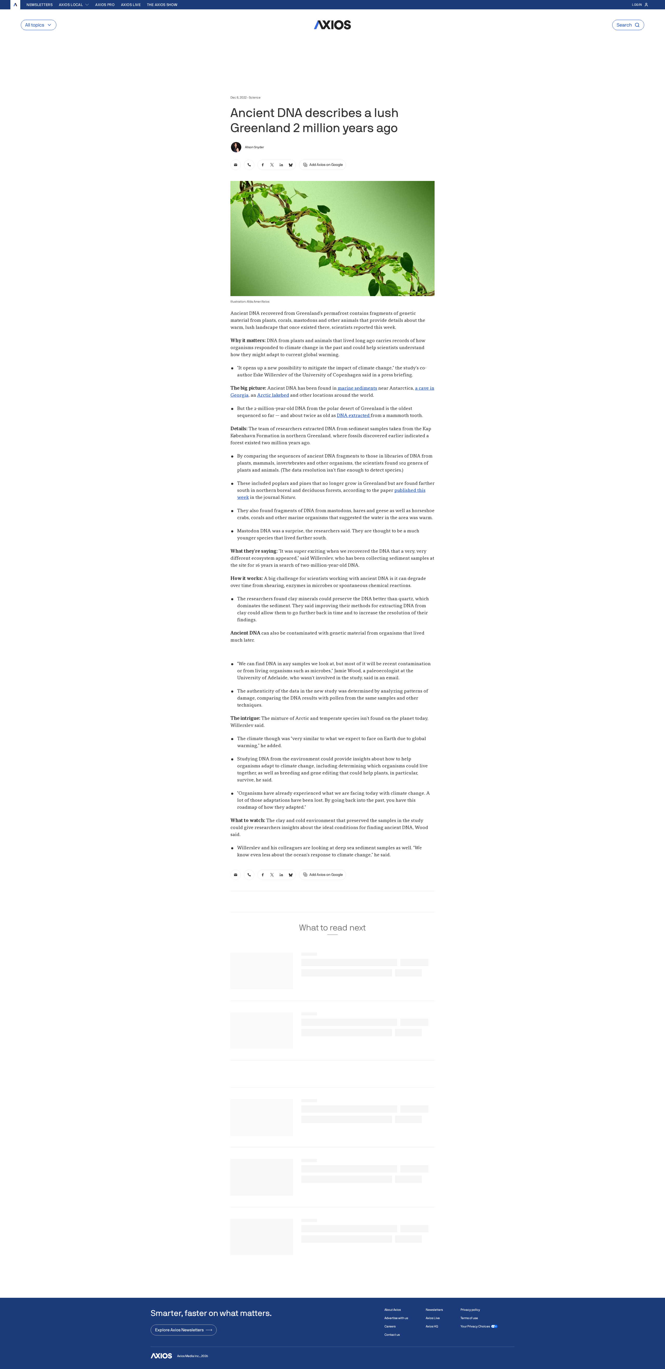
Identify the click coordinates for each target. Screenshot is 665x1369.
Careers (390, 1326)
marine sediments (357, 388)
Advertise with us (396, 1318)
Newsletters (39, 5)
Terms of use (469, 1318)
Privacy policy (470, 1309)
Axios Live (131, 5)
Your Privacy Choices (475, 1326)
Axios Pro (105, 5)
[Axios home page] (15, 4)
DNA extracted (354, 415)
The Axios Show (162, 5)
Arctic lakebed (273, 395)
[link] (235, 165)
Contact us (392, 1334)
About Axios (392, 1309)
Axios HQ (432, 1326)
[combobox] (74, 4)
